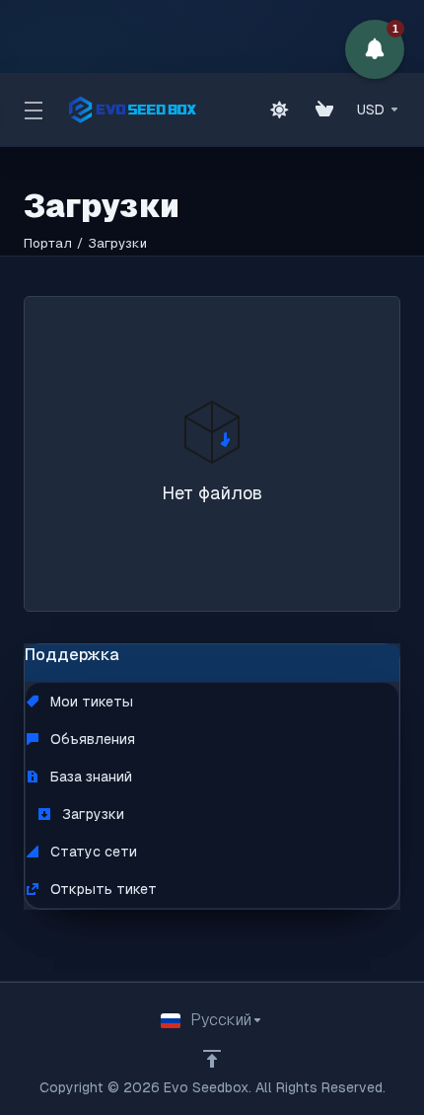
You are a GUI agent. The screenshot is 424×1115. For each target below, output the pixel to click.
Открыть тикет (101, 889)
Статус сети (91, 851)
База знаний (89, 776)
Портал (48, 243)
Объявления (90, 739)
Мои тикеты (89, 701)
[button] (374, 49)
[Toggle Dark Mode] (279, 109)
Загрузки (91, 814)
